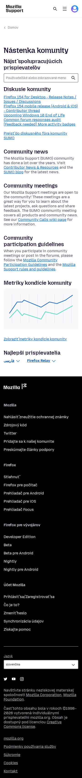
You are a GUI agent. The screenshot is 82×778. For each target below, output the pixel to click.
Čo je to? (11, 605)
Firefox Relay (38, 360)
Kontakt (11, 771)
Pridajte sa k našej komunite (29, 441)
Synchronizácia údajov (24, 621)
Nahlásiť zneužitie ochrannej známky (36, 417)
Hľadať (73, 78)
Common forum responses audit (32, 120)
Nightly (10, 561)
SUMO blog (13, 172)
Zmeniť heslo (15, 613)
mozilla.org (13, 738)
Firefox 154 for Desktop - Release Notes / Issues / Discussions (40, 99)
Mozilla (15, 387)
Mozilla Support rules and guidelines (39, 266)
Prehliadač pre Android (24, 493)
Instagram (22, 679)
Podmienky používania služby (30, 746)
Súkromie (12, 755)
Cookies (11, 763)
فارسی (9, 360)
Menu (64, 8)
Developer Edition (20, 537)
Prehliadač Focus (19, 509)
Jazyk (8, 656)
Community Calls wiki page (42, 219)
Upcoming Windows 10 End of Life (34, 115)
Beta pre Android (18, 553)
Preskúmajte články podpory (29, 449)
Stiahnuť (11, 477)
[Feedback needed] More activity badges (39, 124)
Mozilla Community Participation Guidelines (30, 262)
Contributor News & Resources (31, 167)
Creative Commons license (33, 724)
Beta (8, 545)
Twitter (10, 433)
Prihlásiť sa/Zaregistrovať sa (29, 597)
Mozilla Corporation (44, 695)
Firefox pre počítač (20, 485)
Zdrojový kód (15, 425)
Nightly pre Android (21, 569)
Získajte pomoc (17, 629)
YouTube (13, 679)
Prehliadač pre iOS (20, 501)
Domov (13, 28)
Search (55, 8)
